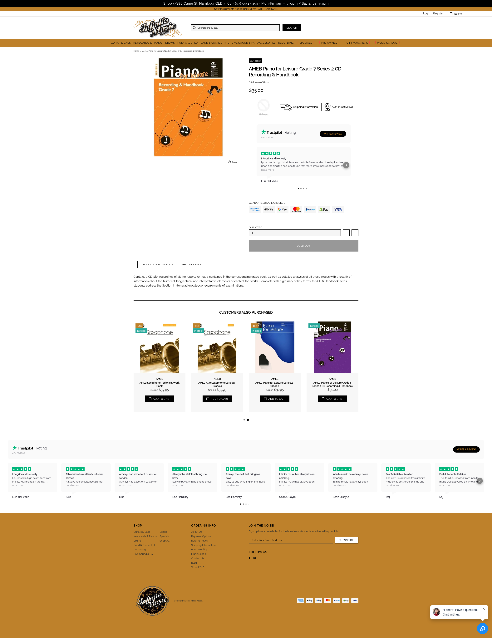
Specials (164, 536)
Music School (199, 553)
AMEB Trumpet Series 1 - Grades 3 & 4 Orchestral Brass (159, 384)
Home (136, 51)
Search (292, 27)
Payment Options (201, 536)
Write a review (332, 133)
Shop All (165, 540)
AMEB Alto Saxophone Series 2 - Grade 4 (333, 384)
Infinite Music (158, 28)
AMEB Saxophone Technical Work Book (275, 384)
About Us (196, 531)
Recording (140, 549)
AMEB (159, 378)
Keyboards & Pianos (145, 536)
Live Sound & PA (143, 553)
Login (426, 13)
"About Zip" (197, 567)
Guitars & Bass (142, 531)
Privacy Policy (199, 549)
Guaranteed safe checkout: (268, 202)
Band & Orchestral (144, 545)
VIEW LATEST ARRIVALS (263, 8)
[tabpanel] (159, 369)
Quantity (255, 227)
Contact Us (197, 558)
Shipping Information (203, 545)
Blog (194, 562)
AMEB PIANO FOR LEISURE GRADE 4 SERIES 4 (217, 384)
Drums (137, 540)
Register (438, 13)
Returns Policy (199, 540)
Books (163, 531)
